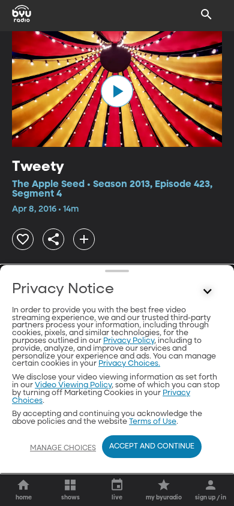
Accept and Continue (151, 446)
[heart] (23, 239)
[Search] (206, 14)
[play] (117, 91)
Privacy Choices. (129, 364)
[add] (84, 239)
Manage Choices (63, 448)
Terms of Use (152, 422)
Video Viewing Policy (73, 385)
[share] (53, 239)
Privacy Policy (128, 341)
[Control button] (208, 292)
